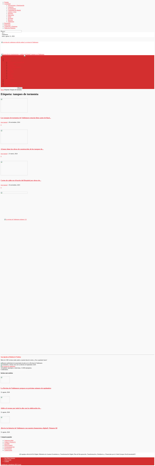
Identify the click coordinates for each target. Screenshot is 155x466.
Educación (11, 15)
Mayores (10, 20)
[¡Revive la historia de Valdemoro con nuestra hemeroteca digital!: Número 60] (5, 420)
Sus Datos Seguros (9, 458)
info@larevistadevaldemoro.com (17, 369)
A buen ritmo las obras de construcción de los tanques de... (22, 149)
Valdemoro (11, 21)
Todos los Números (9, 28)
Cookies (6, 461)
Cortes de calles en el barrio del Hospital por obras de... (21, 180)
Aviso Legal (7, 460)
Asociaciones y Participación (16, 5)
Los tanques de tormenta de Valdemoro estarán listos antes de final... (26, 118)
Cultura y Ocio (12, 12)
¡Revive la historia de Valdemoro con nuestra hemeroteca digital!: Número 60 (29, 428)
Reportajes (7, 23)
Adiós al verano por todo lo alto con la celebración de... (21, 408)
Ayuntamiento (12, 8)
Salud (9, 16)
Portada (6, 2)
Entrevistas (7, 25)
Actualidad (7, 4)
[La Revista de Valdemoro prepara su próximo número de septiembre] (5, 380)
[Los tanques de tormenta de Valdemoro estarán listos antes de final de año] (14, 106)
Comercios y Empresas (10, 26)
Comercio (10, 7)
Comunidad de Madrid (14, 10)
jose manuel (4, 122)
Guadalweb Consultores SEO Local (11, 464)
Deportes (10, 13)
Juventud (10, 18)
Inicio (2, 89)
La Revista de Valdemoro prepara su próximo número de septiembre (26, 388)
